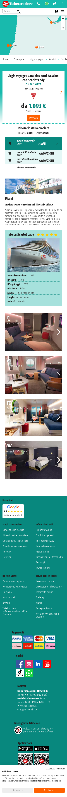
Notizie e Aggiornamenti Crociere (47, 615)
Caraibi (52, 59)
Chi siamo (7, 592)
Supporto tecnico (44, 529)
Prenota (33, 118)
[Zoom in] (63, 18)
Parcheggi (40, 562)
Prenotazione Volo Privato (14, 586)
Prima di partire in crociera (15, 535)
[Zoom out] (63, 23)
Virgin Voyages (36, 59)
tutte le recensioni (13, 515)
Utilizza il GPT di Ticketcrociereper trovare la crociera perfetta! (38, 730)
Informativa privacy (45, 540)
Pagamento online (44, 592)
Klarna (39, 602)
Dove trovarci (8, 597)
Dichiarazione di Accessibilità (49, 557)
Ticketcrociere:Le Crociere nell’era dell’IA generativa (14, 611)
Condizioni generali (45, 535)
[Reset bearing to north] (63, 27)
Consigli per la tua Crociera (15, 540)
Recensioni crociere (45, 581)
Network (6, 602)
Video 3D (6, 551)
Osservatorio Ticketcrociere (49, 586)
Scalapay (40, 597)
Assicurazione (42, 551)
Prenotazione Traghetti (13, 581)
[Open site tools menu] (63, 4)
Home (5, 59)
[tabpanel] (33, 202)
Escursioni (7, 557)
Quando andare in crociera (15, 546)
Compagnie (19, 59)
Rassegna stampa (44, 608)
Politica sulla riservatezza (55, 768)
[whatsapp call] (47, 4)
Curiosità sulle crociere (13, 529)
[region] (33, 35)
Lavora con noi (43, 567)
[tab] (33, 143)
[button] (58, 332)
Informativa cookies (45, 546)
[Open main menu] (63, 11)
